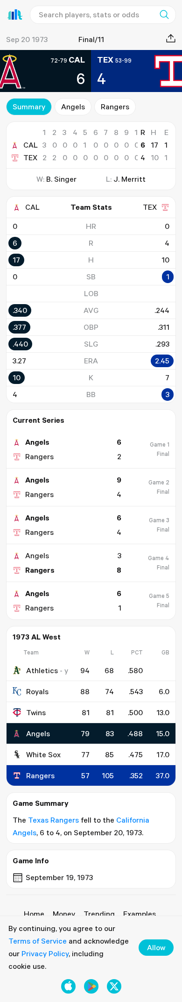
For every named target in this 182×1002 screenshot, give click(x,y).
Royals (37, 691)
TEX (30, 157)
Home (34, 914)
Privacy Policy (45, 953)
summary (29, 106)
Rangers (115, 106)
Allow (156, 947)
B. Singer (61, 179)
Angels (73, 106)
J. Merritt (129, 179)
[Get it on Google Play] (91, 986)
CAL (30, 145)
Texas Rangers (53, 820)
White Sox (43, 754)
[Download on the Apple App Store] (68, 986)
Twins (36, 712)
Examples (139, 914)
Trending (99, 914)
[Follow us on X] (114, 986)
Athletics (42, 670)
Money (64, 914)
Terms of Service (37, 941)
